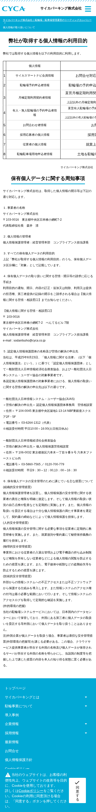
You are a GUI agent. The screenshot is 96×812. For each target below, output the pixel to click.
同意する (77, 790)
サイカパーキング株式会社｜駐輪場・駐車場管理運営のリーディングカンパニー (47, 20)
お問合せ (12, 751)
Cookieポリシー (17, 769)
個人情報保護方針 (18, 760)
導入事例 (12, 715)
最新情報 (12, 742)
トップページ (15, 688)
